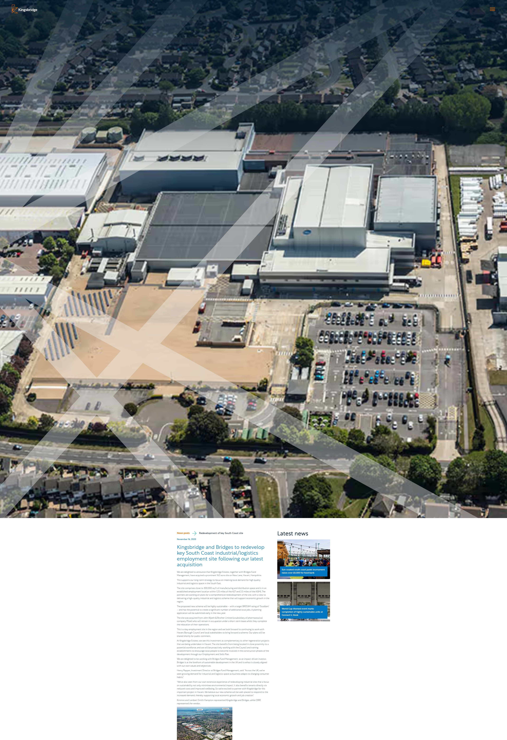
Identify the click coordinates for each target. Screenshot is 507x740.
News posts (183, 533)
